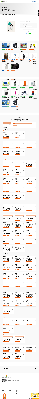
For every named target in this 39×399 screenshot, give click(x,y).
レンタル (8, 14)
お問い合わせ (34, 1)
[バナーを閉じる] (38, 393)
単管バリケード (11, 14)
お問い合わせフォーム (27, 368)
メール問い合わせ (18, 137)
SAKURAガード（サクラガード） (32, 50)
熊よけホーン (21, 88)
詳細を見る (8, 52)
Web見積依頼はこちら (28, 26)
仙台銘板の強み (4, 386)
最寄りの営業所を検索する (29, 29)
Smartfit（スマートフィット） (14, 50)
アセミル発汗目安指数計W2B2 (14, 88)
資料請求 (17, 391)
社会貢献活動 (3, 390)
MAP (12, 133)
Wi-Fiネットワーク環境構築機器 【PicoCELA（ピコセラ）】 (32, 61)
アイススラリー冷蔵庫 (31, 88)
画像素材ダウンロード (18, 386)
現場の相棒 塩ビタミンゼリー (5, 88)
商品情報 (6, 14)
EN (16, 393)
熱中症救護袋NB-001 (31, 97)
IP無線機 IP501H (22, 60)
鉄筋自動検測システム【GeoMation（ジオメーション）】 (6, 61)
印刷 (23, 21)
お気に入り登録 (28, 21)
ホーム (3, 14)
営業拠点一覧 (10, 386)
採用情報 (10, 390)
